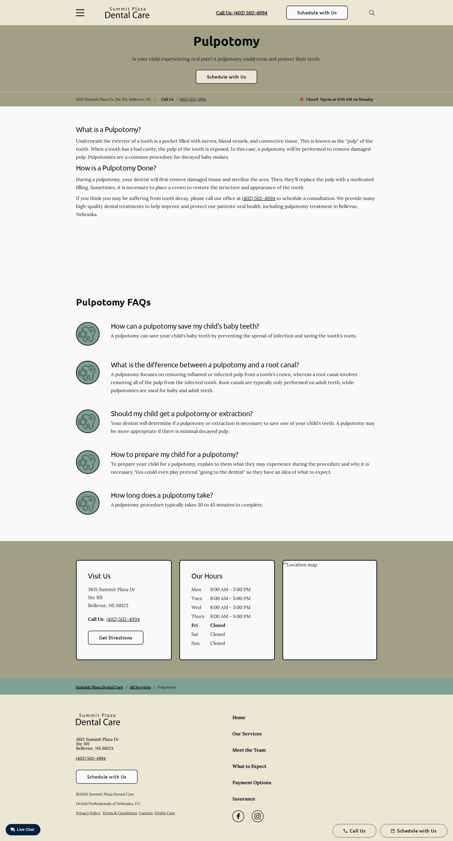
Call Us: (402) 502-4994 (241, 13)
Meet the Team (249, 750)
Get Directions (115, 637)
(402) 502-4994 (192, 99)
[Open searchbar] (372, 13)
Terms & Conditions (119, 813)
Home (238, 717)
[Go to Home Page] (127, 12)
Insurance (243, 799)
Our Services (247, 734)
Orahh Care (165, 813)
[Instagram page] (258, 816)
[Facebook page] (238, 816)
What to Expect (249, 766)
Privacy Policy (88, 813)
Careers (146, 813)
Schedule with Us (317, 12)
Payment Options (251, 782)
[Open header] (81, 13)
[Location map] (329, 610)
